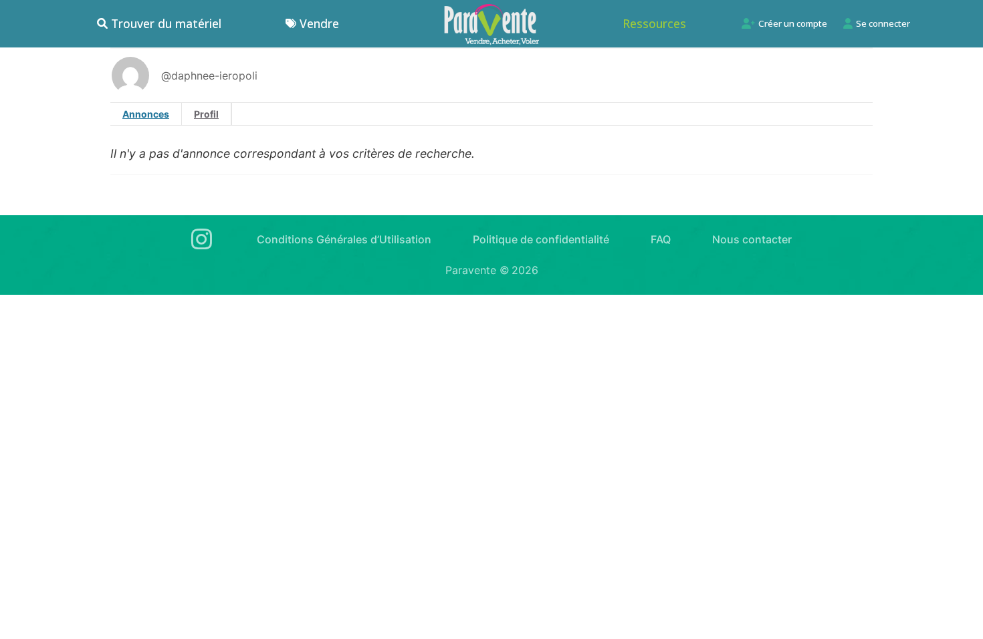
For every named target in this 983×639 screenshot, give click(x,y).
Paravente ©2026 (491, 270)
